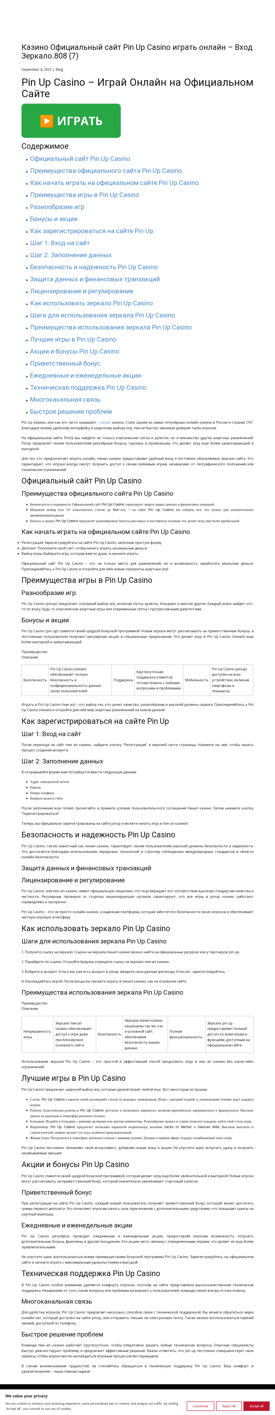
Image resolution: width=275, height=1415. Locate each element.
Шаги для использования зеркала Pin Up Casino (102, 315)
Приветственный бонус (65, 363)
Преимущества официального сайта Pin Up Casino (106, 170)
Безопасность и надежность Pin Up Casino (94, 267)
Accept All (256, 1406)
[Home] (33, 10)
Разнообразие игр (57, 207)
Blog (228, 9)
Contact (248, 9)
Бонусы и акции (54, 219)
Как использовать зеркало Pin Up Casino (91, 303)
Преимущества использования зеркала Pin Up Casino (111, 327)
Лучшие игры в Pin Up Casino (73, 339)
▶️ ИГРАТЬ (71, 121)
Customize (200, 1406)
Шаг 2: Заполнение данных (71, 255)
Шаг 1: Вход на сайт (60, 243)
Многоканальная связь (65, 399)
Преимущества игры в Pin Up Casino (84, 194)
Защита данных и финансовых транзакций (95, 279)
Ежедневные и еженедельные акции (85, 375)
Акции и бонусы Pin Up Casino (74, 351)
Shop (211, 9)
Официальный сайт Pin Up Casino (80, 158)
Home (169, 9)
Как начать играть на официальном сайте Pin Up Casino (114, 182)
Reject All (228, 1406)
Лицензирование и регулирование (81, 291)
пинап (105, 422)
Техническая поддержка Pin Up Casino (88, 387)
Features (190, 9)
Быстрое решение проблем (71, 411)
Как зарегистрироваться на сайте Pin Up (91, 231)
